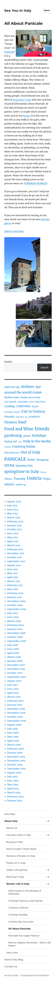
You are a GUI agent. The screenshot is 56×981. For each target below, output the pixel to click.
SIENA (9, 465)
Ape (38, 387)
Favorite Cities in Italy (18, 835)
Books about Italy (30, 397)
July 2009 (12, 613)
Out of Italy (30, 452)
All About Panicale (19, 928)
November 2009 (16, 601)
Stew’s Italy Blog (13, 959)
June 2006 (13, 732)
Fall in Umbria (33, 411)
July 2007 (12, 684)
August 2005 (14, 772)
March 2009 (14, 621)
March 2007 (14, 696)
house (26, 115)
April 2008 (13, 653)
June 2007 (13, 688)
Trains (43, 472)
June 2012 (12, 533)
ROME (31, 459)
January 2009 (14, 629)
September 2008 (16, 641)
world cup (21, 484)
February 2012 (15, 549)
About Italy (11, 821)
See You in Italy (17, 11)
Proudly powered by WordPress (35, 975)
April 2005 (13, 788)
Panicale (9, 51)
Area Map (9, 814)
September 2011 (16, 561)
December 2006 (16, 708)
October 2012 (14, 529)
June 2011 (12, 569)
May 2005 (12, 784)
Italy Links (12, 952)
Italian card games (16, 870)
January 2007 (14, 704)
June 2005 (13, 780)
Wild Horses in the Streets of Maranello (24, 892)
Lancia (7, 447)
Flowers (10, 422)
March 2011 (13, 581)
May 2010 (12, 589)
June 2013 (12, 509)
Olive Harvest (11, 452)
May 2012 (12, 537)
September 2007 (16, 676)
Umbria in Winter (18, 907)
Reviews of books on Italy (20, 856)
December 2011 (15, 553)
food (22, 422)
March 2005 (14, 792)
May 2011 (12, 573)
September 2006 (16, 720)
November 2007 (16, 668)
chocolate (23, 402)
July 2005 (12, 776)
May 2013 (12, 513)
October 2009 (15, 605)
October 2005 (15, 764)
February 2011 (15, 585)
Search (8, 361)
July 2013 (12, 505)
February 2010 (15, 593)
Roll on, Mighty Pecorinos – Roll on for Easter (29, 944)
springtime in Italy (21, 471)
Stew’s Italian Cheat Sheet (21, 849)
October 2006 (15, 716)
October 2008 (15, 637)
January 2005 (14, 800)
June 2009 (13, 617)
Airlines (27, 387)
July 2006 (12, 728)
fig (26, 417)
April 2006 (13, 740)
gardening (13, 435)
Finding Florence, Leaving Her (25, 900)
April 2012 (13, 541)
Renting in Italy (15, 876)
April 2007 (13, 692)
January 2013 (14, 525)
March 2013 (13, 517)
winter (9, 484)
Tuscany (20, 478)
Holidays (39, 435)
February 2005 (15, 796)
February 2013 (15, 521)
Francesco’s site (22, 99)
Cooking (9, 406)
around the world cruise (23, 392)
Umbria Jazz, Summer (20, 921)
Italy (20, 442)
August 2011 (14, 565)
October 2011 (14, 557)
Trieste (8, 478)
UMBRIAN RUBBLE (35, 183)
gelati (26, 435)
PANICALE (15, 459)
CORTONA (23, 406)
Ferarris (9, 416)
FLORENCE (34, 417)
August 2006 (14, 724)
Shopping (42, 459)
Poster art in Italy (16, 863)
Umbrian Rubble (18, 914)
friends (42, 428)
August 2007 (14, 680)
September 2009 (16, 609)
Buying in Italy (14, 842)
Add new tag (12, 387)
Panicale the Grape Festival (23, 935)
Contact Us (10, 966)
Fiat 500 (20, 417)
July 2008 (12, 645)
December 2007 (16, 664)
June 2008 (13, 649)
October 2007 (14, 672)
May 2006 (13, 736)
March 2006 (14, 744)
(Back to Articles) (14, 231)
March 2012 (13, 545)
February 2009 (15, 625)
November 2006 (16, 712)
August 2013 (14, 501)
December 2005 (16, 756)
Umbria (34, 478)
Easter (35, 406)
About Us (11, 828)
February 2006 (15, 748)
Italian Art (10, 441)
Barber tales (11, 397)
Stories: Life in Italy (17, 883)
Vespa (47, 478)
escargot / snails (12, 412)
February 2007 (15, 700)
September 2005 (16, 768)
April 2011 (12, 577)
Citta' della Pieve (37, 402)
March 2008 (14, 657)
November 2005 (16, 760)
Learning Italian (23, 446)
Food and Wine (18, 428)
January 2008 (14, 661)
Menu (47, 10)
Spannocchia (24, 465)
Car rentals (10, 401)
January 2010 (14, 597)
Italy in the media (37, 441)
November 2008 (16, 633)
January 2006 (14, 752)
